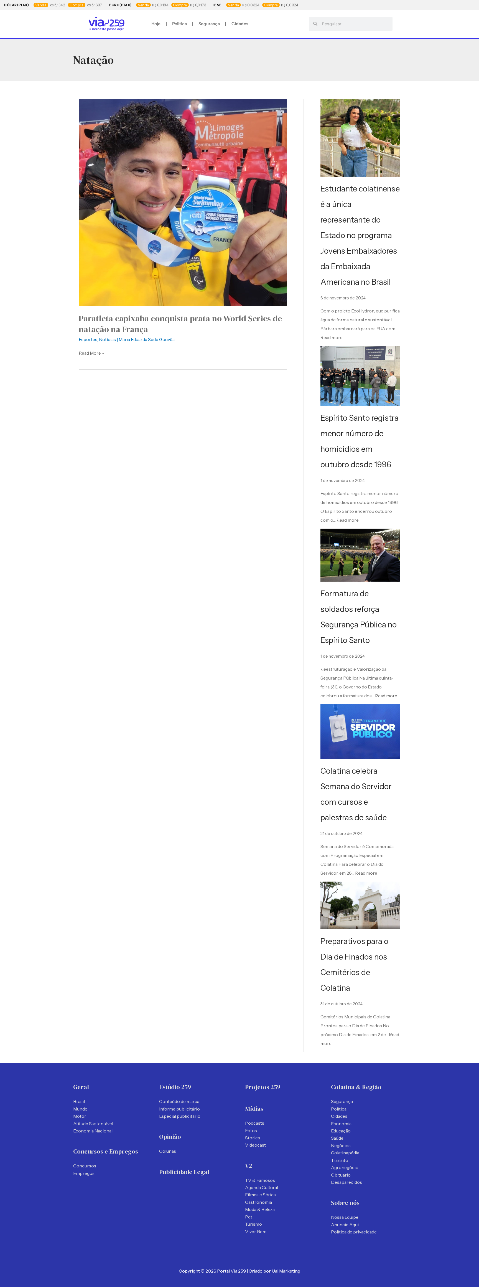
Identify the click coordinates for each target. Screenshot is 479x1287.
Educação (341, 1131)
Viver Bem (255, 1231)
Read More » (91, 352)
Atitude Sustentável (93, 1123)
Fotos (251, 1130)
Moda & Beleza (260, 1209)
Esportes (88, 339)
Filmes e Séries (260, 1194)
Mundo (80, 1109)
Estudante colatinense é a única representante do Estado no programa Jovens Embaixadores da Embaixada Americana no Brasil (360, 235)
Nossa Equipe (344, 1217)
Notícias (107, 339)
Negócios (341, 1145)
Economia (341, 1123)
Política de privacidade (354, 1232)
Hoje (155, 23)
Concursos (84, 1166)
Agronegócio (344, 1167)
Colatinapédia (345, 1152)
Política (179, 23)
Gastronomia (258, 1202)
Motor (79, 1116)
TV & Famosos (260, 1180)
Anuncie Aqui (345, 1224)
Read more (331, 337)
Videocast (255, 1145)
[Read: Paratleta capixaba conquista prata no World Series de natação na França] (183, 202)
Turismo (253, 1224)
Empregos (84, 1173)
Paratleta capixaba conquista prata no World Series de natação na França (180, 324)
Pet (248, 1217)
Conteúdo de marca (179, 1101)
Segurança (209, 23)
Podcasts (254, 1123)
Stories (252, 1137)
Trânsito (339, 1160)
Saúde (337, 1138)
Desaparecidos (346, 1182)
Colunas (167, 1151)
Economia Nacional (93, 1131)
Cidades (239, 23)
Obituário (341, 1175)
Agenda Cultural (261, 1187)
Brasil (79, 1101)
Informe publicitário (179, 1109)
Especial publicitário (179, 1116)
